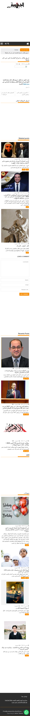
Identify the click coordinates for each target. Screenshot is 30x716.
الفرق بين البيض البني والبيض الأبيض (23, 93)
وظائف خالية (26, 378)
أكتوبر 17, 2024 (24, 441)
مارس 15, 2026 (24, 606)
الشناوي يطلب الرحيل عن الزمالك (7, 93)
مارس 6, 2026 (24, 645)
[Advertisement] (15, 26)
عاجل (27, 87)
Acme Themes (19, 713)
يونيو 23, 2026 (24, 525)
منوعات (26, 545)
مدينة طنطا (26, 84)
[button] (26, 712)
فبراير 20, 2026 (24, 159)
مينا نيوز (25, 700)
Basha (17, 64)
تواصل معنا (24, 696)
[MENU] (1, 43)
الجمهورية (16, 159)
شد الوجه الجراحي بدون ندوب (19, 702)
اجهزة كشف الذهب (17, 700)
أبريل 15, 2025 (24, 368)
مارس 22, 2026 (24, 568)
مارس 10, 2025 (24, 404)
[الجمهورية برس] (27, 43)
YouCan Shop (8, 700)
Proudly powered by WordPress (12, 711)
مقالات (23, 169)
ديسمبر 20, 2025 (24, 192)
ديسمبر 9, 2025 (24, 243)
